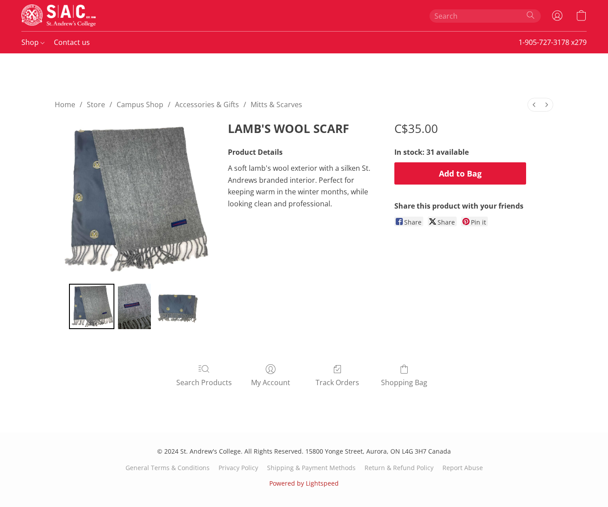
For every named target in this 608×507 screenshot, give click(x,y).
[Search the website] (530, 15)
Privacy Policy (238, 467)
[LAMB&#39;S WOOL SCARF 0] (91, 306)
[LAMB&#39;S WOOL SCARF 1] (134, 306)
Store (96, 104)
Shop (31, 42)
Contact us (72, 42)
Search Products (204, 382)
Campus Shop (140, 104)
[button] (58, 15)
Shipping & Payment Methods (311, 467)
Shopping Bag (404, 382)
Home (65, 104)
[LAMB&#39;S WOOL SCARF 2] (177, 306)
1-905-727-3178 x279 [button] (553, 42)
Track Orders (337, 382)
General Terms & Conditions (168, 467)
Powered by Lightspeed (304, 483)
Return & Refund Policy (399, 467)
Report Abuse (462, 467)
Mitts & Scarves (276, 104)
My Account (270, 382)
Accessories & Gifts (207, 104)
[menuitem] (534, 104)
